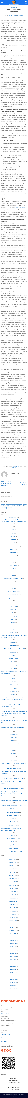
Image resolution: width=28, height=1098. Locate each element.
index (13, 682)
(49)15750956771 (5, 1013)
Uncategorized (14, 7)
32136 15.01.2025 (13, 565)
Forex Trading (13, 665)
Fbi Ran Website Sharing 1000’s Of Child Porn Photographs (7, 483)
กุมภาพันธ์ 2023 (13, 930)
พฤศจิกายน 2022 (13, 937)
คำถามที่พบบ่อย (5, 1038)
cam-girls (13, 619)
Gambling (13, 668)
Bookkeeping (13, 616)
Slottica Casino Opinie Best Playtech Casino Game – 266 (12, 782)
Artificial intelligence (13, 591)
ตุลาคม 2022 (13, 940)
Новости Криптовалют (13, 838)
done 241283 (13, 652)
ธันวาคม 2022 (13, 934)
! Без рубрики (12, 517)
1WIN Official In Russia (13, 546)
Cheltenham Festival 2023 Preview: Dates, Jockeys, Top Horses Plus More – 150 (14, 636)
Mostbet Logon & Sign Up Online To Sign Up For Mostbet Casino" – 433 (13, 705)
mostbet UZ (19, 505)
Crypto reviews (13, 645)
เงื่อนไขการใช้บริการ (5, 1034)
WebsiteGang (17, 1096)
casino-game (13, 626)
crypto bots (13, 642)
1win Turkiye (13, 549)
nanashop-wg (20, 15)
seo (13, 750)
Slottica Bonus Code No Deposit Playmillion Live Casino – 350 (13, 772)
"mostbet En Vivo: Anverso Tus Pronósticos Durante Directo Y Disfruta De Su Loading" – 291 (13, 520)
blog (13, 613)
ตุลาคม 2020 (13, 985)
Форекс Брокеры (13, 845)
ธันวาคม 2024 (12, 862)
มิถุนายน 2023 (13, 917)
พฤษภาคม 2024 (13, 885)
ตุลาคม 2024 (13, 869)
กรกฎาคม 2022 (13, 947)
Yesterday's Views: (13, 1080)
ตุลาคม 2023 (13, 904)
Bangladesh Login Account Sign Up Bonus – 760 (14, 598)
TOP (13, 818)
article (13, 588)
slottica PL (9, 507)
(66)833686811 (4, 1022)
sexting (13, 757)
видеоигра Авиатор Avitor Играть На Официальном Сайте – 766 (11, 829)
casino (13, 622)
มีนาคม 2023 (13, 927)
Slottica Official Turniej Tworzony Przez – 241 (13, 805)
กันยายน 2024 (12, 872)
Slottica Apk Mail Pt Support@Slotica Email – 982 (14, 763)
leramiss (13, 694)
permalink (14, 467)
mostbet (13, 505)
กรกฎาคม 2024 (13, 878)
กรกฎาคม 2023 (13, 914)
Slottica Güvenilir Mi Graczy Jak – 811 (13, 788)
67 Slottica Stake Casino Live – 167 (13, 578)
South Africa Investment (13, 815)
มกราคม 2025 (12, 860)
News (12, 740)
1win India (13, 543)
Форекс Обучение (13, 848)
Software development (13, 812)
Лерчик (13, 835)
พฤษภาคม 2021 (13, 979)
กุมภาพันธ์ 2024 (13, 895)
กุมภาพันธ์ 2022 (13, 953)
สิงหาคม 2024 (12, 875)
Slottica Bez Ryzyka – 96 (13, 768)
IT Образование (13, 691)
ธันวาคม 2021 (13, 960)
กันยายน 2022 (13, 943)
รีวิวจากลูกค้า (4, 1041)
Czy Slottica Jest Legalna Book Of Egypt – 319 (13, 649)
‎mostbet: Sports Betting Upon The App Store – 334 (13, 728)
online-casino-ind (13, 744)
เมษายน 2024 (13, 888)
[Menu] (2, 2)
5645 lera (13, 572)
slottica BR (4, 507)
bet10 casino (13, 606)
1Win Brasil (13, 536)
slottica (24, 505)
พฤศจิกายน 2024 (13, 865)
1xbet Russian (13, 556)
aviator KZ (8, 505)
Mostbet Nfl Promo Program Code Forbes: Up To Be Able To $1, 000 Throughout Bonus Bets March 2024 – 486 (14, 713)
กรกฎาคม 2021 (13, 973)
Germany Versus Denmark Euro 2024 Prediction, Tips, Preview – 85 (13, 672)
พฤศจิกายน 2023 (13, 901)
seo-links (13, 753)
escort (13, 655)
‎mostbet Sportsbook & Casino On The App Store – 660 (14, 721)
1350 (13, 530)
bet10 (12, 603)
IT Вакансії (13, 688)
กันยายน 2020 (13, 989)
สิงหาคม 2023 (13, 911)
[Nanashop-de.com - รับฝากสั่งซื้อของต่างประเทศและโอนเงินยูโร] (14, 2)
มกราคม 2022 (13, 956)
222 (13, 562)
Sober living (13, 809)
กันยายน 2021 (13, 966)
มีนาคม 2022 (13, 950)
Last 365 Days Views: (12, 1087)
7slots (13, 582)
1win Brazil (13, 539)
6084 (13, 575)
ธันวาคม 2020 (13, 982)
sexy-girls (13, 760)
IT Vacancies (13, 685)
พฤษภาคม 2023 (13, 921)
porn (13, 747)
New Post (13, 737)
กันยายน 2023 (13, 908)
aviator (3, 505)
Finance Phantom (13, 658)
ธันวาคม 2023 (13, 898)
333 (13, 569)
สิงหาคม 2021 (13, 969)
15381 (13, 533)
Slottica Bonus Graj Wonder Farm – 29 (13, 778)
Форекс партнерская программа (13, 851)
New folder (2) (13, 734)
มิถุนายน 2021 (13, 976)
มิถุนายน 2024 (13, 882)
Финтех (13, 842)
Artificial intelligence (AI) (13, 595)
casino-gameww (13, 629)
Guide (13, 678)
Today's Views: (13, 1078)
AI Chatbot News (13, 585)
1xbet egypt (13, 552)
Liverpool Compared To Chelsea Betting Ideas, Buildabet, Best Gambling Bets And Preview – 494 (13, 699)
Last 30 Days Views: (12, 1085)
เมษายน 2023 (13, 924)
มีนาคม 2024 (13, 891)
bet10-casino (13, 609)
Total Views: (12, 1090)
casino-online (13, 632)
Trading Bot (13, 822)
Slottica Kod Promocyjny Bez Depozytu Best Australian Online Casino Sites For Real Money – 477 (13, 793)
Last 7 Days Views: (13, 1082)
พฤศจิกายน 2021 (13, 963)
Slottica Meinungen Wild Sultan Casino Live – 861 (14, 800)
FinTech (13, 662)
